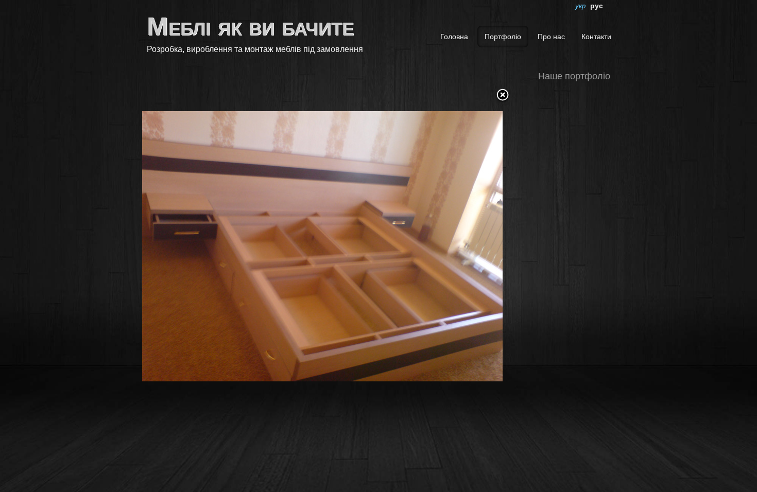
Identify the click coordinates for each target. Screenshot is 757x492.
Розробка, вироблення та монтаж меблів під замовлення (255, 49)
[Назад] (502, 95)
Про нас (551, 36)
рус (596, 6)
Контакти (596, 36)
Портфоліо (503, 36)
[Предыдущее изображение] (205, 238)
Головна (454, 36)
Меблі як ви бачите (250, 26)
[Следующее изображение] (439, 238)
